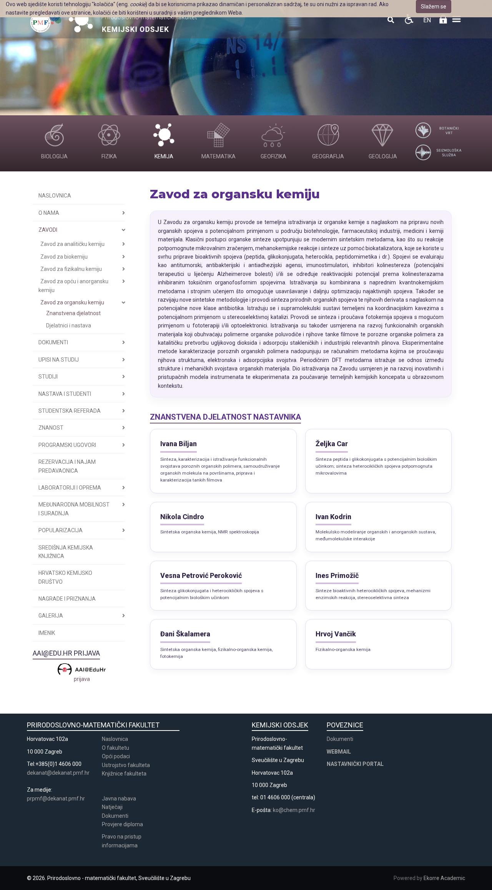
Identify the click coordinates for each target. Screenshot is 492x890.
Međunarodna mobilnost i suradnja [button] (74, 508)
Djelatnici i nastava (68, 325)
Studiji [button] (48, 377)
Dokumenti (53, 342)
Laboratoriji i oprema (69, 488)
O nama (48, 213)
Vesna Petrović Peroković (201, 575)
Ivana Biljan (178, 444)
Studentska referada (69, 411)
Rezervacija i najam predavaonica (67, 466)
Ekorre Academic (444, 878)
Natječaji (112, 807)
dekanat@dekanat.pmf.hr (58, 773)
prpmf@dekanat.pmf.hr (56, 798)
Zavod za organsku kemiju (72, 302)
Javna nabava (119, 798)
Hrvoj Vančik (336, 634)
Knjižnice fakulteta (124, 773)
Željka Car (332, 444)
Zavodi (47, 230)
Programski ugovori (67, 445)
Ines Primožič (337, 575)
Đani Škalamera (185, 634)
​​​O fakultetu (115, 748)
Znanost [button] (50, 428)
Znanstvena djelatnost (73, 313)
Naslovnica (54, 196)
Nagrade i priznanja (67, 599)
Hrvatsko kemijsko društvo (65, 577)
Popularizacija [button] (60, 530)
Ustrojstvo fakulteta (126, 765)
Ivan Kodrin (333, 517)
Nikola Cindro (182, 517)
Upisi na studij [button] (58, 360)
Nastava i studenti (64, 394)
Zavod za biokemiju (64, 257)
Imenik (46, 633)
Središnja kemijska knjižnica (65, 552)
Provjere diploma (122, 824)
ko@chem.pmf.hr (294, 810)
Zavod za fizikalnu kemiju (71, 269)
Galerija (50, 616)
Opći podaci (116, 756)
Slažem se (433, 6)
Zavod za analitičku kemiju (72, 244)
